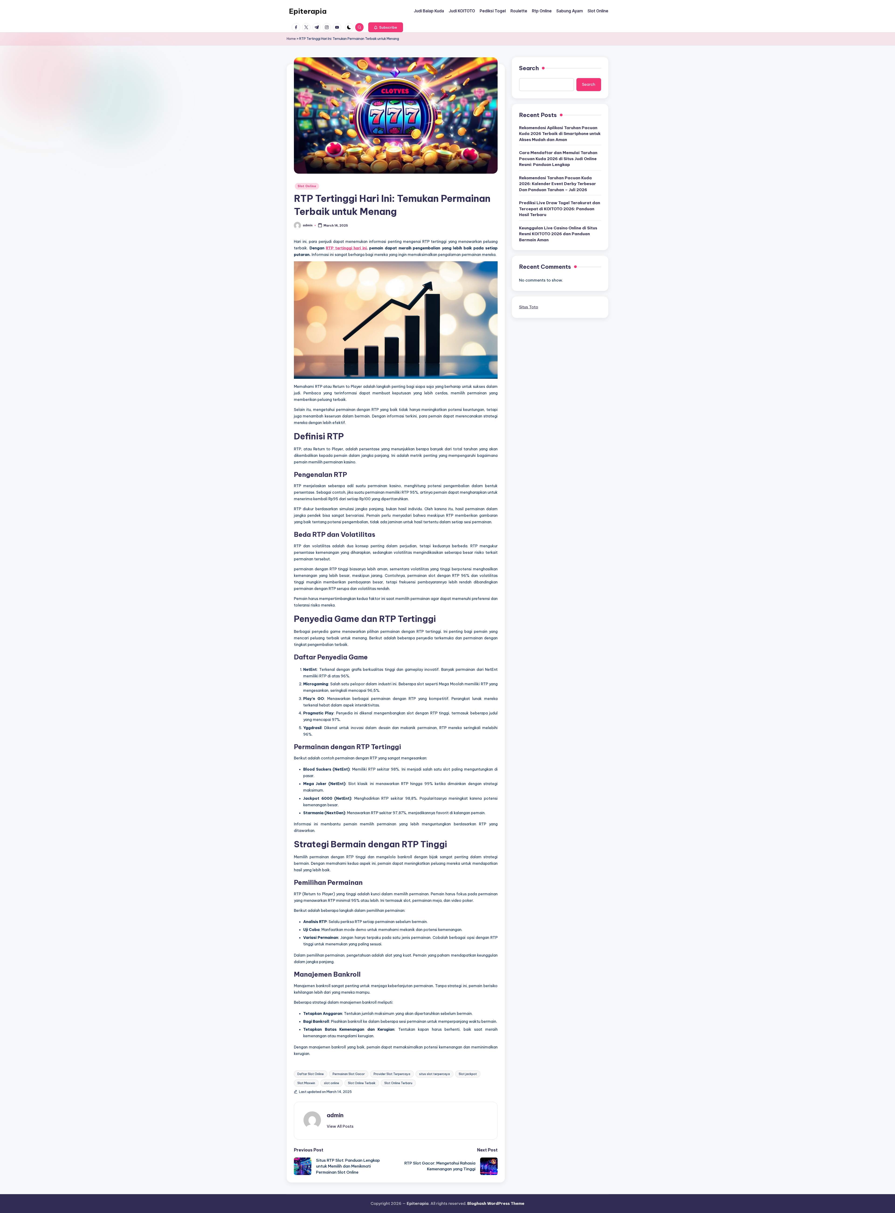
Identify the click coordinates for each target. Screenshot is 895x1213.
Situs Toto (528, 307)
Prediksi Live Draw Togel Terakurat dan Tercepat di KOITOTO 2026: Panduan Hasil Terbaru (559, 208)
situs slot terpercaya (434, 1074)
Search (529, 68)
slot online (331, 1083)
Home (291, 39)
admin (335, 1115)
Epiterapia (308, 11)
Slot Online (307, 186)
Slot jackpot (468, 1074)
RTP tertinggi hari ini (346, 248)
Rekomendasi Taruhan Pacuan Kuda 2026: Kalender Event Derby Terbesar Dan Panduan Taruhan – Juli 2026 (557, 183)
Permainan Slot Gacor (349, 1074)
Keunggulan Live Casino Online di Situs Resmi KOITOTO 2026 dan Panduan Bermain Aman (558, 233)
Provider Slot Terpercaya (392, 1074)
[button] (385, 27)
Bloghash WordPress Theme (495, 1203)
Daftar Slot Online (310, 1074)
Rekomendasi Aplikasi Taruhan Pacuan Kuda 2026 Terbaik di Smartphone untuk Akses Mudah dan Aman (560, 133)
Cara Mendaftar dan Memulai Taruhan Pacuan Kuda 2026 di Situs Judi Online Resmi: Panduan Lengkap (558, 158)
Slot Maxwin (306, 1083)
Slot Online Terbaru (398, 1083)
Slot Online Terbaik (361, 1083)
